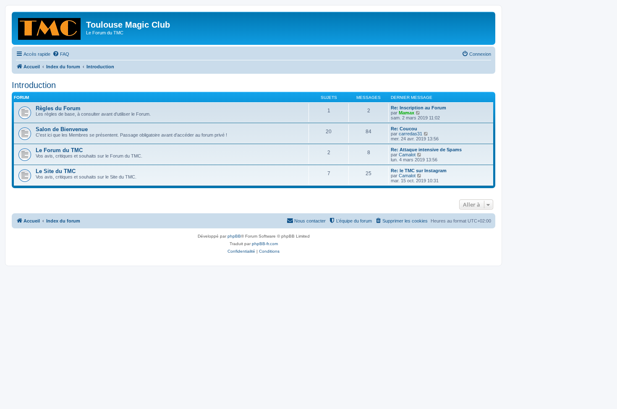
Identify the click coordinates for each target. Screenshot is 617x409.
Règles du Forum (58, 108)
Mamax (406, 112)
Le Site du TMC (56, 171)
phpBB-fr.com (265, 243)
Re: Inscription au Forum (418, 107)
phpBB (234, 236)
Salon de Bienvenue (62, 129)
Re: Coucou (404, 128)
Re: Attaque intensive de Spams (426, 149)
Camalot (407, 154)
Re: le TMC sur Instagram (419, 170)
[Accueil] (50, 27)
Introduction (34, 85)
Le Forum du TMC (59, 150)
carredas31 (410, 133)
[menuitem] (60, 54)
